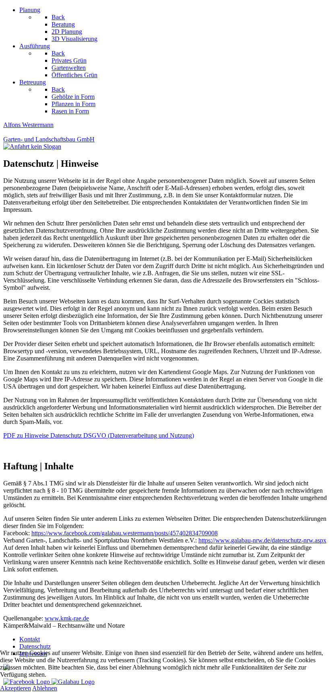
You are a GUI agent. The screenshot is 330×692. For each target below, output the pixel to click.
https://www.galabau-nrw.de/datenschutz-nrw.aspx (262, 540)
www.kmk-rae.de (67, 618)
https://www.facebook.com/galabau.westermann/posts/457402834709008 (124, 533)
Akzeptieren (15, 688)
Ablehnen (44, 688)
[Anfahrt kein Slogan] (165, 146)
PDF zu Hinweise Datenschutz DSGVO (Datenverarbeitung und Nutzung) (98, 435)
